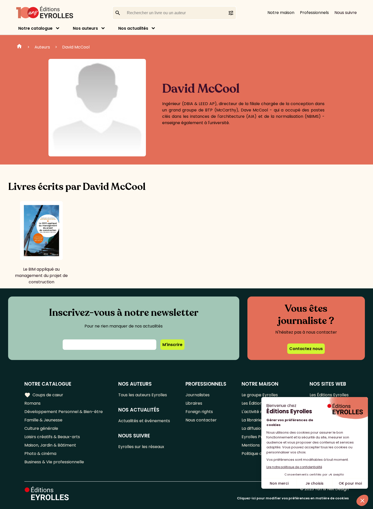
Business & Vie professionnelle (54, 462)
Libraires (193, 403)
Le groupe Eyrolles (260, 395)
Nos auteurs (85, 28)
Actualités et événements (144, 421)
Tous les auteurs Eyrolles (142, 395)
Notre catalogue (35, 28)
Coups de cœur (43, 395)
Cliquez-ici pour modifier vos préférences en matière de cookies (293, 498)
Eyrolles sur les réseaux (141, 447)
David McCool (76, 47)
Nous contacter (201, 420)
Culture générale (41, 428)
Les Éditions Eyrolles (329, 395)
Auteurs (42, 47)
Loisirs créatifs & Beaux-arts (52, 437)
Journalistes (197, 395)
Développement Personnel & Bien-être (63, 412)
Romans (32, 403)
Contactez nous (306, 349)
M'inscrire (172, 345)
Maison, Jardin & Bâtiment (50, 445)
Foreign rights (199, 412)
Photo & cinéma (40, 453)
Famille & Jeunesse (43, 420)
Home (19, 47)
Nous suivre (345, 12)
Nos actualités (133, 28)
